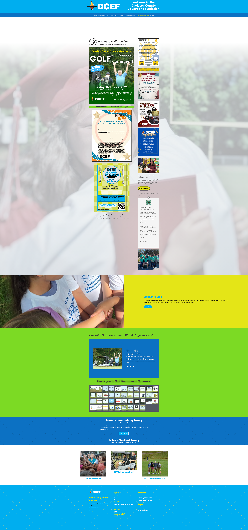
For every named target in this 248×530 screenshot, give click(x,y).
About (95, 15)
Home (115, 497)
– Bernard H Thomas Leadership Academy (123, 504)
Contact (152, 15)
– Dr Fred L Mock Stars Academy (121, 507)
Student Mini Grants (143, 510)
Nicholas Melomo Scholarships (145, 500)
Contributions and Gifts (143, 15)
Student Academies (103, 15)
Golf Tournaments (130, 15)
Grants (121, 15)
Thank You (130, 366)
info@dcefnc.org (93, 511)
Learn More (148, 307)
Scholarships (114, 15)
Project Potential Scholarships (145, 497)
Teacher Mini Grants (143, 508)
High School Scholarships (144, 498)
